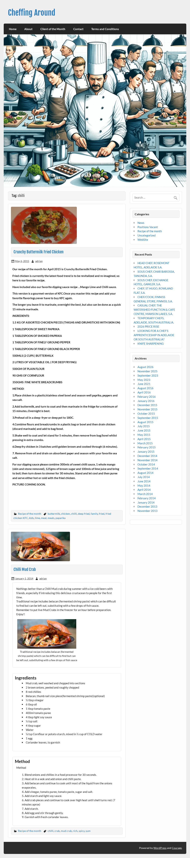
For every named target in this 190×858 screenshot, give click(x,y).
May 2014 (143, 485)
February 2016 (146, 396)
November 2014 (147, 460)
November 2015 (147, 409)
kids (31, 517)
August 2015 (145, 422)
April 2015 (144, 439)
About (28, 29)
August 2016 (145, 388)
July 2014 (143, 477)
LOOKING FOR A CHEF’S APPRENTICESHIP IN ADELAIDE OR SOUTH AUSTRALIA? (154, 335)
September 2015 (147, 417)
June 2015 (143, 430)
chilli (74, 513)
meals (51, 517)
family (94, 513)
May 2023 (143, 379)
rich (75, 830)
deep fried (84, 513)
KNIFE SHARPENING (150, 343)
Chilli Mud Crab (25, 569)
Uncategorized (146, 235)
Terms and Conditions (105, 29)
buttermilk (54, 513)
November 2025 (147, 371)
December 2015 (147, 405)
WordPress (159, 847)
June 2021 (143, 383)
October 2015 (146, 413)
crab (57, 830)
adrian (39, 261)
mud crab (66, 830)
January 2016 (146, 401)
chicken (65, 513)
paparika (60, 517)
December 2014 (147, 455)
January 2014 (146, 502)
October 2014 (146, 464)
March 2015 (145, 443)
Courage (177, 847)
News (140, 222)
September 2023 (147, 375)
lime (37, 517)
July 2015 (143, 426)
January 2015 (146, 451)
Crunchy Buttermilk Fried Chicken (38, 251)
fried (101, 513)
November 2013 (147, 510)
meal (44, 517)
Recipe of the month (29, 513)
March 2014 (145, 494)
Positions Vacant (147, 227)
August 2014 (145, 472)
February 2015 (146, 447)
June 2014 (143, 481)
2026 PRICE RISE (148, 326)
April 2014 (144, 489)
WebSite (142, 239)
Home (13, 29)
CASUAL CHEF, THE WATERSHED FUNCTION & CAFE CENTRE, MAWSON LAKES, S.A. (154, 310)
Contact (78, 29)
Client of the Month (52, 29)
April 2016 (144, 392)
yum (88, 830)
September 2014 (147, 468)
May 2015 (143, 434)
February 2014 (146, 498)
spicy (81, 830)
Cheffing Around (31, 12)
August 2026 (145, 367)
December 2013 (147, 506)
